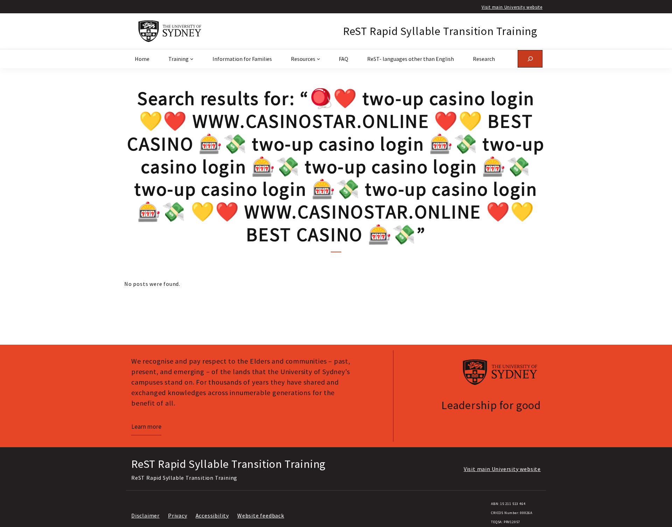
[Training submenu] (192, 59)
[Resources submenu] (318, 59)
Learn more (146, 426)
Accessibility (212, 515)
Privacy (177, 515)
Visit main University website (512, 7)
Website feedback (260, 515)
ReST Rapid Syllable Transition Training (440, 31)
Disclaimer (145, 515)
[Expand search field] (530, 58)
